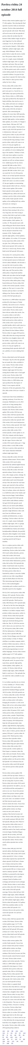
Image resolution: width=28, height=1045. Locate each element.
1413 (24, 1033)
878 (7, 1037)
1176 (13, 1041)
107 (20, 1037)
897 (3, 1035)
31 (7, 1033)
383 (8, 1031)
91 (20, 1039)
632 (11, 1033)
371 (20, 1033)
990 (24, 1039)
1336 (11, 1037)
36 (7, 1035)
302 (23, 1035)
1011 (8, 1041)
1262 (17, 1031)
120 (16, 1033)
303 (17, 1041)
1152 (21, 1031)
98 (3, 1037)
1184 (4, 1041)
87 (11, 1039)
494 (15, 1035)
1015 (22, 1041)
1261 (4, 1031)
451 (11, 1035)
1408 (8, 1043)
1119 (16, 1039)
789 (19, 1035)
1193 (4, 1039)
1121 (16, 1037)
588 (12, 1031)
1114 (4, 1033)
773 (3, 1043)
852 (12, 1043)
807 (8, 1039)
